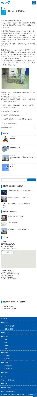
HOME (5, 319)
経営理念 (7, 355)
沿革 (5, 342)
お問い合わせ (7, 387)
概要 (5, 339)
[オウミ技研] (5, 2)
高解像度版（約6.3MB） (11, 309)
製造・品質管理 (8, 329)
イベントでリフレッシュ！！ (10, 123)
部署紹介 (7, 349)
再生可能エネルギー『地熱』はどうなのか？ (21, 157)
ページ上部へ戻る (35, 395)
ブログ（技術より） (8, 380)
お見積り (5, 383)
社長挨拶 (7, 358)
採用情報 (5, 372)
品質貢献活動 (8, 365)
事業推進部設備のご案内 (6, 127)
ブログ (5, 376)
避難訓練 (12, 138)
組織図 (6, 345)
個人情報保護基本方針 (9, 391)
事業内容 (5, 322)
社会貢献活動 (8, 368)
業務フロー (6, 332)
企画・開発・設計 (9, 326)
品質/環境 (6, 362)
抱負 (11, 166)
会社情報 (5, 336)
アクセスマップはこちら (10, 248)
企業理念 (5, 352)
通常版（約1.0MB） (9, 306)
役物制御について (15, 148)
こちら (17, 111)
